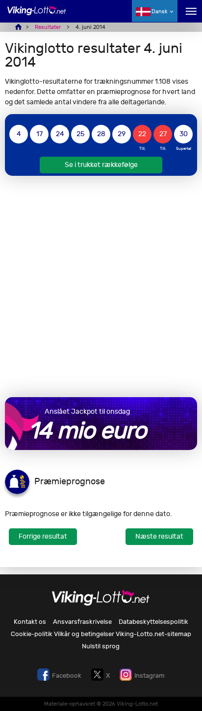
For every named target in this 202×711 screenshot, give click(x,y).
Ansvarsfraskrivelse (82, 621)
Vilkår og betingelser (84, 634)
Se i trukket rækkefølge (101, 165)
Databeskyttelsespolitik (153, 621)
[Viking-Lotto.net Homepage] (37, 16)
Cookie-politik (31, 634)
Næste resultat (159, 536)
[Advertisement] (101, 286)
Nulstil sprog (101, 646)
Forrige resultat (43, 536)
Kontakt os (30, 621)
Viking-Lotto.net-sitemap (153, 634)
